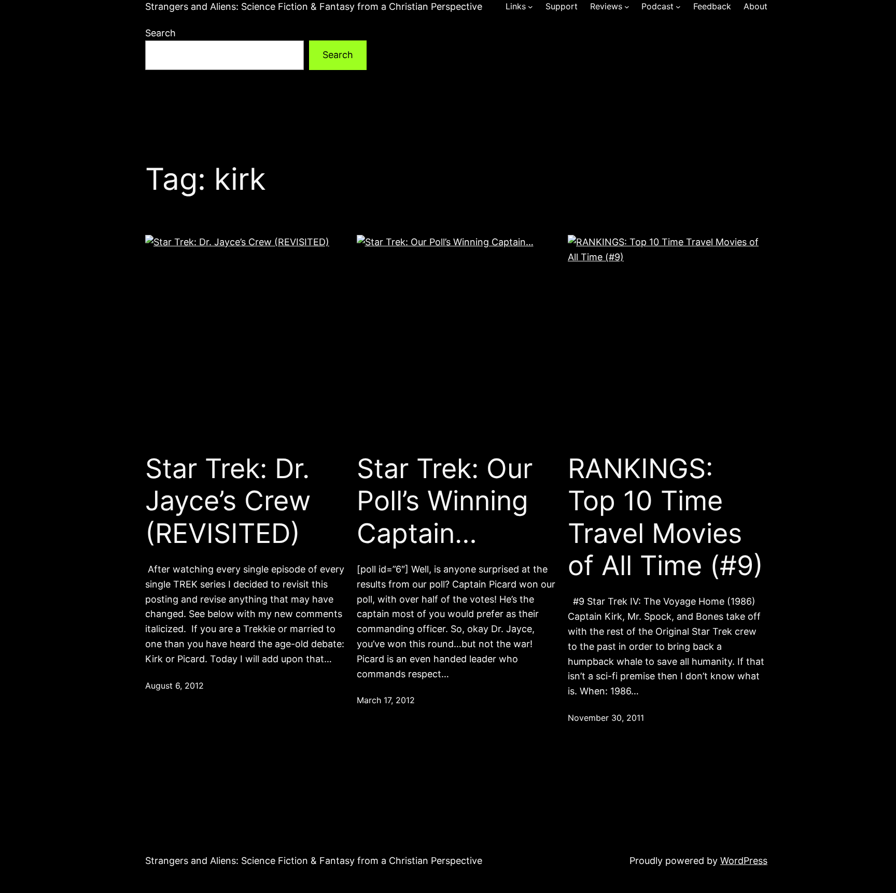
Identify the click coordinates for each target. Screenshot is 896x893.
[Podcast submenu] (678, 6)
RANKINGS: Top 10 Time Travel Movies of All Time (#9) (665, 517)
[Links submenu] (530, 6)
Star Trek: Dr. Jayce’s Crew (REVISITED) (228, 501)
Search (160, 32)
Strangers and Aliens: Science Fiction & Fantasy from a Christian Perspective (313, 6)
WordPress (743, 860)
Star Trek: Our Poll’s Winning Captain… (445, 501)
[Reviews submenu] (626, 6)
